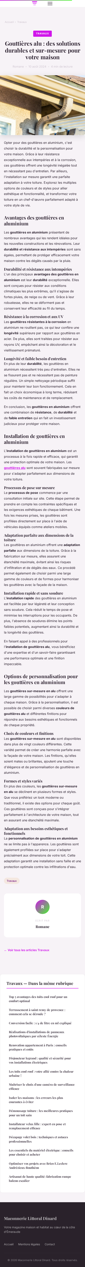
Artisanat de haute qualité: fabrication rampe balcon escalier (40, 1179)
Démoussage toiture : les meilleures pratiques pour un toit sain (41, 1113)
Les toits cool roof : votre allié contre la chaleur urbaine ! (41, 1073)
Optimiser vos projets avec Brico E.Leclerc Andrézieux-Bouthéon (38, 1166)
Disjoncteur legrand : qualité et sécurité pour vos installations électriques (40, 1060)
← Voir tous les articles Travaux (26, 950)
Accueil (9, 22)
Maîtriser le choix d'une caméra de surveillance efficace (42, 1087)
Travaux (22, 22)
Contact (50, 1244)
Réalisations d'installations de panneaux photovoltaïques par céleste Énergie (36, 1034)
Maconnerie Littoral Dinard (30, 1218)
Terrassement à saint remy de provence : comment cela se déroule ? (37, 1012)
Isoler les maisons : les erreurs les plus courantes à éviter (36, 1100)
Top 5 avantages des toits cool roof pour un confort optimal (38, 999)
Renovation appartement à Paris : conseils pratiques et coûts (38, 1047)
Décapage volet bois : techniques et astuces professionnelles (38, 1139)
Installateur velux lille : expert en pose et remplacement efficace (37, 1126)
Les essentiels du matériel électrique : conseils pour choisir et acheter (41, 1152)
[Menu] (50, 3)
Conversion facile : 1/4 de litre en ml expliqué (40, 1023)
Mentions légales (29, 1244)
